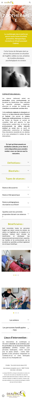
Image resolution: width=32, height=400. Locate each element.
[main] (16, 17)
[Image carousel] (16, 263)
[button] (2, 2)
